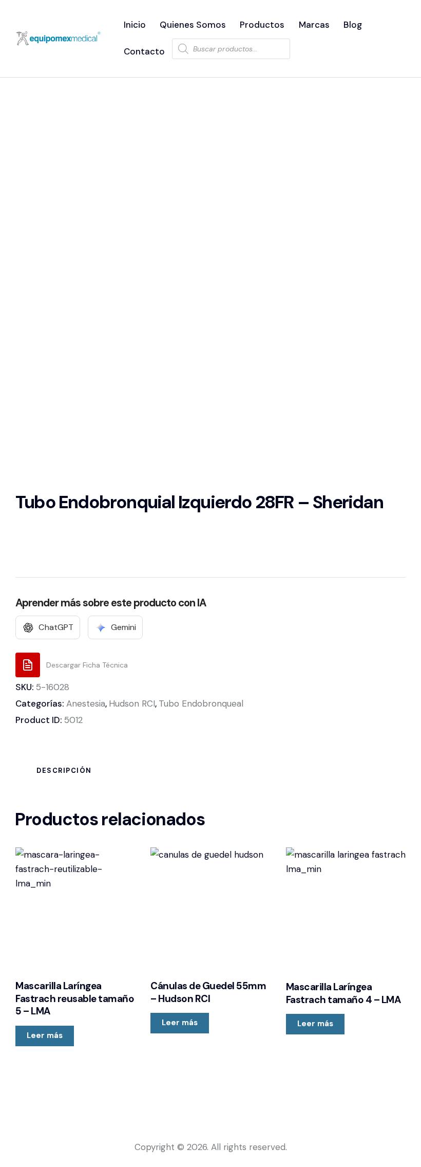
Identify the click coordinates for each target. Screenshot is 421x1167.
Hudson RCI (132, 703)
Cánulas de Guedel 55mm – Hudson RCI (208, 992)
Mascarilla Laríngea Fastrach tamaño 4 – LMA (343, 993)
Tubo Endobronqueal (201, 703)
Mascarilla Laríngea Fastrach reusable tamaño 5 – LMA (74, 998)
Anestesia (85, 703)
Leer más (45, 1035)
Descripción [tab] (64, 770)
